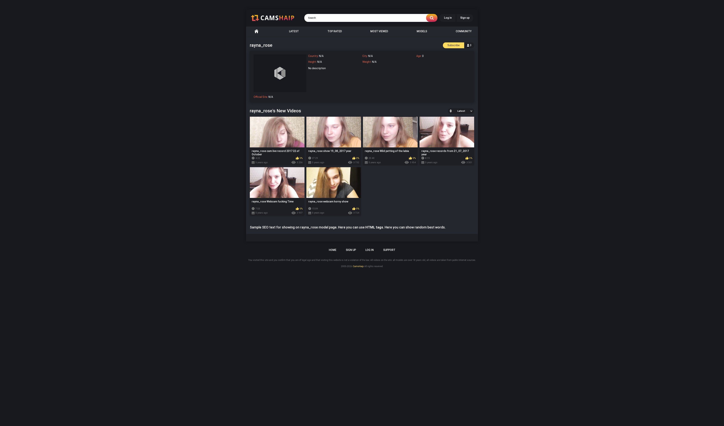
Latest (294, 31)
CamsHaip (358, 266)
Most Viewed (379, 31)
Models (422, 31)
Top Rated (334, 31)
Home (256, 31)
